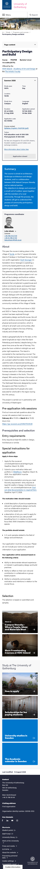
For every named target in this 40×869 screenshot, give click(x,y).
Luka (9, 231)
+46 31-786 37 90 (10, 238)
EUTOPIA (6, 849)
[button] (13, 15)
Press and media (8, 846)
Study (8, 32)
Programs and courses (21, 32)
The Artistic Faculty (12, 71)
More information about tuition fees (16, 149)
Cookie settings (8, 861)
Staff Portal (8, 833)
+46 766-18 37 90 (10, 236)
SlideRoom (17, 472)
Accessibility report (9, 864)
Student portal (9, 830)
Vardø (12, 254)
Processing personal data (9, 856)
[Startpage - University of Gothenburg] (33, 861)
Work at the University (10, 840)
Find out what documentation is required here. (20, 488)
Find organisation (8, 806)
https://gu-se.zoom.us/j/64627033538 (17, 424)
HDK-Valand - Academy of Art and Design (18, 68)
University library (10, 837)
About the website (9, 852)
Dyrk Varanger (26, 260)
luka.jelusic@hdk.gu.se (12, 240)
